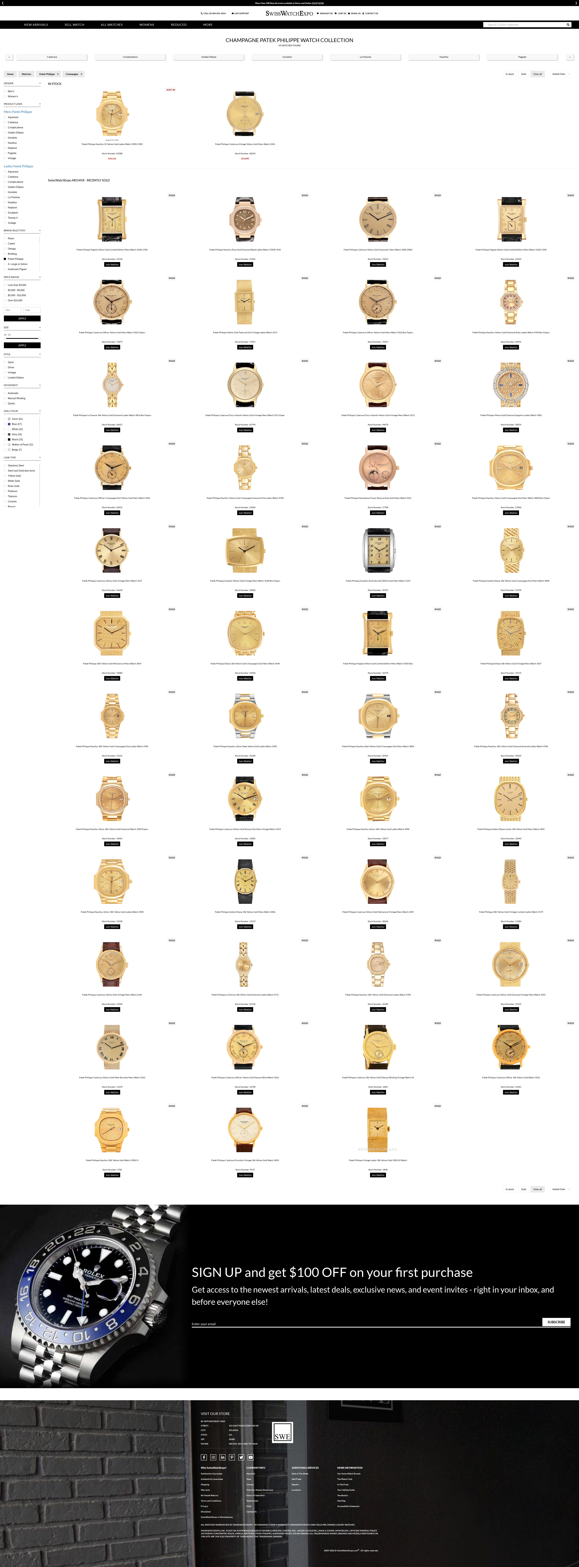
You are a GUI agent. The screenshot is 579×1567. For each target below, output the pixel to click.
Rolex (11, 238)
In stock (510, 74)
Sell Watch (74, 24)
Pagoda (522, 56)
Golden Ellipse (208, 56)
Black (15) (17, 439)
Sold (523, 74)
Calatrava (52, 56)
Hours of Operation (255, 1495)
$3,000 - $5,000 (16, 290)
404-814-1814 (219, 13)
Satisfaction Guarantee (211, 1473)
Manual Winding (16, 398)
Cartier (11, 243)
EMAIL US (356, 13)
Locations (296, 1490)
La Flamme (365, 56)
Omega (12, 248)
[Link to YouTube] (251, 1457)
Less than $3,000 (17, 285)
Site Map (341, 1500)
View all (537, 74)
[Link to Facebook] (204, 1457)
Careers (250, 1484)
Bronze (12, 506)
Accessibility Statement (348, 1506)
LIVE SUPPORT (241, 13)
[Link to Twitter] (241, 1457)
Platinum (12, 491)
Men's (11, 91)
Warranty (205, 1490)
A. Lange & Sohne (17, 264)
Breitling (12, 254)
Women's (13, 96)
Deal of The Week (300, 1473)
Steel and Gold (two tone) (21, 470)
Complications (130, 56)
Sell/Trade (296, 1479)
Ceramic (12, 501)
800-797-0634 (251, 1443)
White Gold (14, 481)
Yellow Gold (14, 476)
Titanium (12, 496)
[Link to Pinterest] (232, 1457)
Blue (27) (17, 424)
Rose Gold (13, 486)
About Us (250, 1473)
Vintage (12, 158)
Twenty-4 (13, 218)
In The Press (343, 1484)
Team (248, 1479)
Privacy (204, 1506)
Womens (146, 24)
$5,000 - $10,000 (17, 295)
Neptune (12, 148)
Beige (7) (17, 449)
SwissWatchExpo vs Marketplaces (217, 1517)
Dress (11, 367)
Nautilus (444, 56)
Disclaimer (206, 1511)
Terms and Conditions (211, 1500)
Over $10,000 (15, 300)
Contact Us (251, 1511)
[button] (560, 74)
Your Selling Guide (346, 1490)
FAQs (249, 1506)
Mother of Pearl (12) (22, 444)
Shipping (205, 1484)
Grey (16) (17, 434)
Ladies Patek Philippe (18, 166)
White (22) (17, 429)
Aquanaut (13, 117)
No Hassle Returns (209, 1495)
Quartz (11, 403)
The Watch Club (344, 1479)
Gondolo (287, 56)
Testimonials (252, 1500)
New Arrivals (36, 24)
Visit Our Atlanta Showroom (259, 1490)
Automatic (13, 393)
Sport (11, 362)
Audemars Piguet (17, 269)
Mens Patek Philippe (18, 112)
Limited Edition (16, 377)
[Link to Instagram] (213, 1457)
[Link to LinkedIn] (223, 1457)
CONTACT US (371, 13)
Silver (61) (17, 419)
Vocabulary (342, 1495)
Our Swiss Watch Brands (349, 1473)
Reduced (179, 24)
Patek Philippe (16, 259)
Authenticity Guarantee (212, 1479)
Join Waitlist (112, 264)
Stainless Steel (16, 465)
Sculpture (13, 212)
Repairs (295, 1484)
